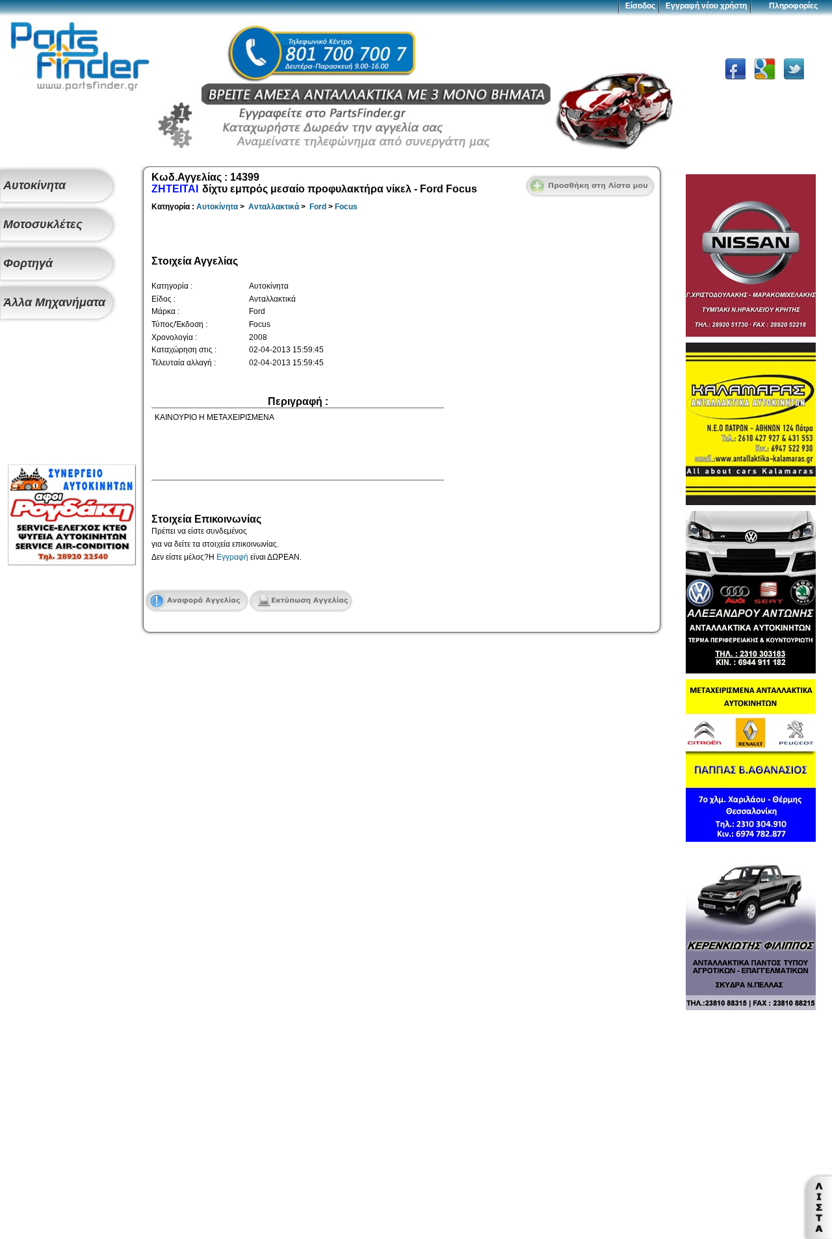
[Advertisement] (71, 394)
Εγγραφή (232, 557)
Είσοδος (640, 5)
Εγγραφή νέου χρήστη (706, 5)
